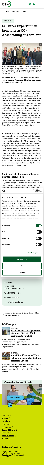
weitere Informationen (15, 302)
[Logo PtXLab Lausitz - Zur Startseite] (6, 4)
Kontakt (5, 421)
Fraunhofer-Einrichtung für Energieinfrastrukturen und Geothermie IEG (22, 314)
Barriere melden (8, 436)
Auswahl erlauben (22, 266)
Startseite (5, 11)
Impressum (6, 424)
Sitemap (5, 439)
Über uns (5, 415)
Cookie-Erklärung (8, 430)
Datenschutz (6, 427)
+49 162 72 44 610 (14, 293)
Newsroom (16, 11)
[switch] (39, 232)
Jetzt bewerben (17, 398)
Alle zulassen (22, 259)
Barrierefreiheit (7, 433)
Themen (5, 418)
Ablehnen (22, 272)
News (25, 11)
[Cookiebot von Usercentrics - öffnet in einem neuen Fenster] (33, 190)
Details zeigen (33, 253)
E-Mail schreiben (13, 298)
